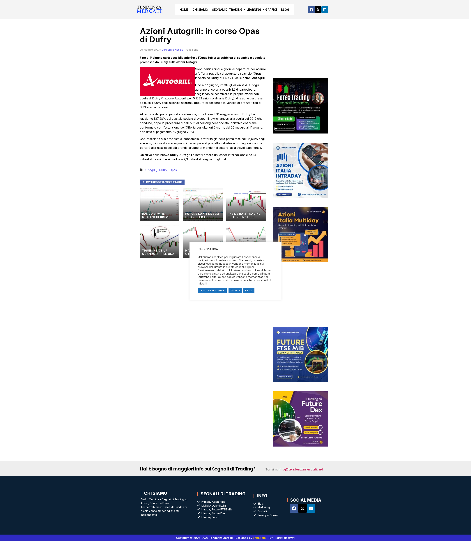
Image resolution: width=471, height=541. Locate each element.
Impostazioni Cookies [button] (212, 290)
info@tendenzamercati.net (301, 469)
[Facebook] (311, 9)
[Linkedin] (324, 9)
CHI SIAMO (200, 9)
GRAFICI (271, 9)
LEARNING (254, 9)
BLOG (285, 9)
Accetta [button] (235, 290)
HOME (184, 9)
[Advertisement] (300, 52)
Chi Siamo (155, 493)
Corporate (168, 49)
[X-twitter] (318, 9)
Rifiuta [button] (248, 290)
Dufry (164, 170)
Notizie (179, 49)
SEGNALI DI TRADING (227, 9)
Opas (173, 170)
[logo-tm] (149, 9)
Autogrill (151, 170)
